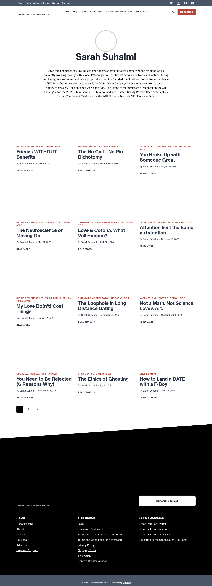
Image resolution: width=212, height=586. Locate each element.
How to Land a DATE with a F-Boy (162, 381)
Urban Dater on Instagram (154, 534)
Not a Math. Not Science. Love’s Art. (167, 305)
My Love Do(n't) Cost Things (39, 308)
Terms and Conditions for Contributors (101, 534)
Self (57, 146)
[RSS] (193, 3)
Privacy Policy (86, 545)
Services (21, 539)
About (20, 3)
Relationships (176, 222)
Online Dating (124, 222)
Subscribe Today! (167, 500)
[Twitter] (171, 3)
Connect (66, 3)
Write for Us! (142, 12)
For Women (95, 146)
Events (110, 222)
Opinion (49, 146)
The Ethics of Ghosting (103, 379)
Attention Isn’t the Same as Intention (166, 230)
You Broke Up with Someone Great (160, 157)
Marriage (145, 298)
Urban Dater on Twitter (152, 524)
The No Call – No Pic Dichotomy (100, 154)
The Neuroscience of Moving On (39, 232)
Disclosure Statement (90, 529)
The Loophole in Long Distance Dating (102, 305)
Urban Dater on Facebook (154, 529)
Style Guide (84, 555)
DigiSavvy (127, 583)
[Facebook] (185, 3)
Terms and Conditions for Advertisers (100, 539)
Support (56, 3)
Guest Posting (32, 3)
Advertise (45, 3)
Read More (24, 170)
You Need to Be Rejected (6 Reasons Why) (44, 381)
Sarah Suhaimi (27, 163)
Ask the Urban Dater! (116, 12)
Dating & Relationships (29, 146)
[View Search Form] (173, 12)
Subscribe (186, 12)
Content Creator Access (92, 561)
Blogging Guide (87, 550)
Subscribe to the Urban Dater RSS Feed (163, 539)
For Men (83, 146)
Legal (81, 524)
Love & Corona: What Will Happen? (101, 232)
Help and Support (27, 550)
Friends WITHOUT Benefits (36, 154)
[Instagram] (178, 3)
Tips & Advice (111, 146)
